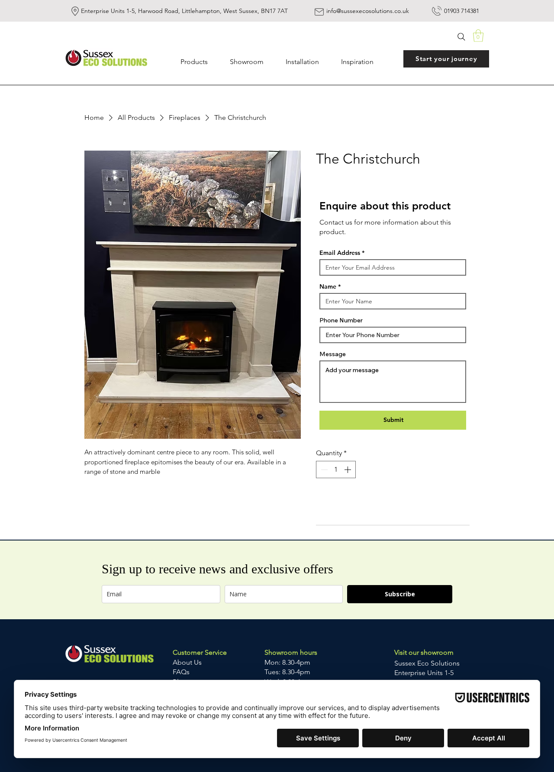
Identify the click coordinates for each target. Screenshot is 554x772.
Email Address (339, 253)
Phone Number (341, 320)
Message (332, 354)
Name (327, 286)
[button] (478, 35)
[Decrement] (323, 469)
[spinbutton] (335, 469)
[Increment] (348, 469)
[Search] (461, 36)
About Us (188, 662)
